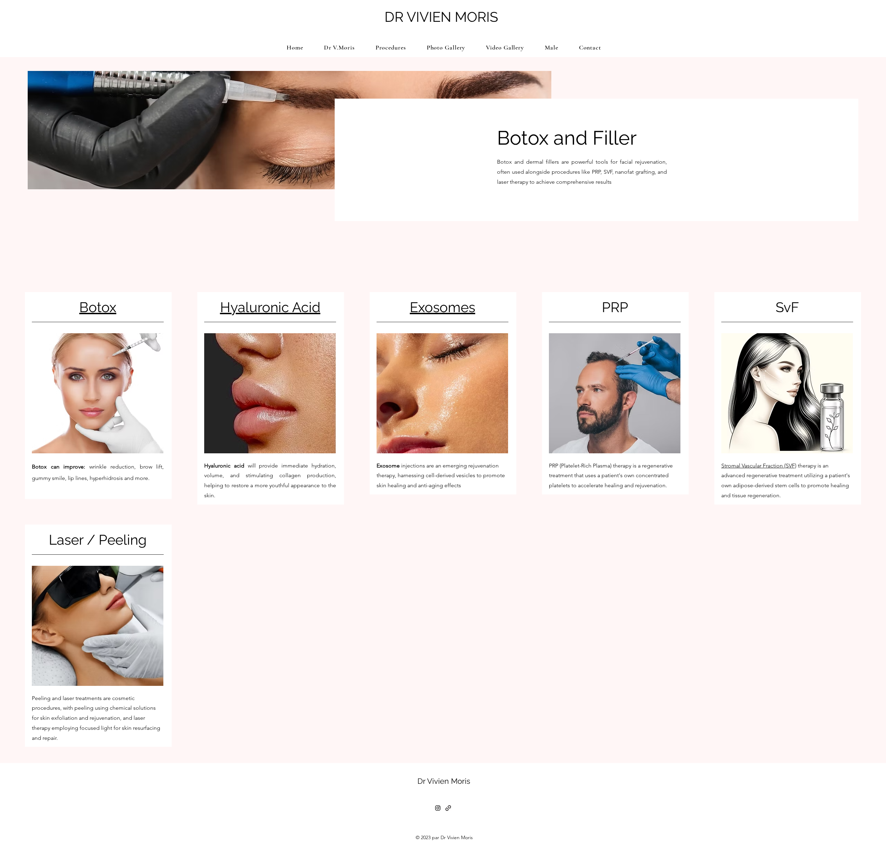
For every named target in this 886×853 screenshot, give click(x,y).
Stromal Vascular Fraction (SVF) (758, 465)
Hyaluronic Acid (270, 307)
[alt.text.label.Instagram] (437, 808)
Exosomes (442, 307)
